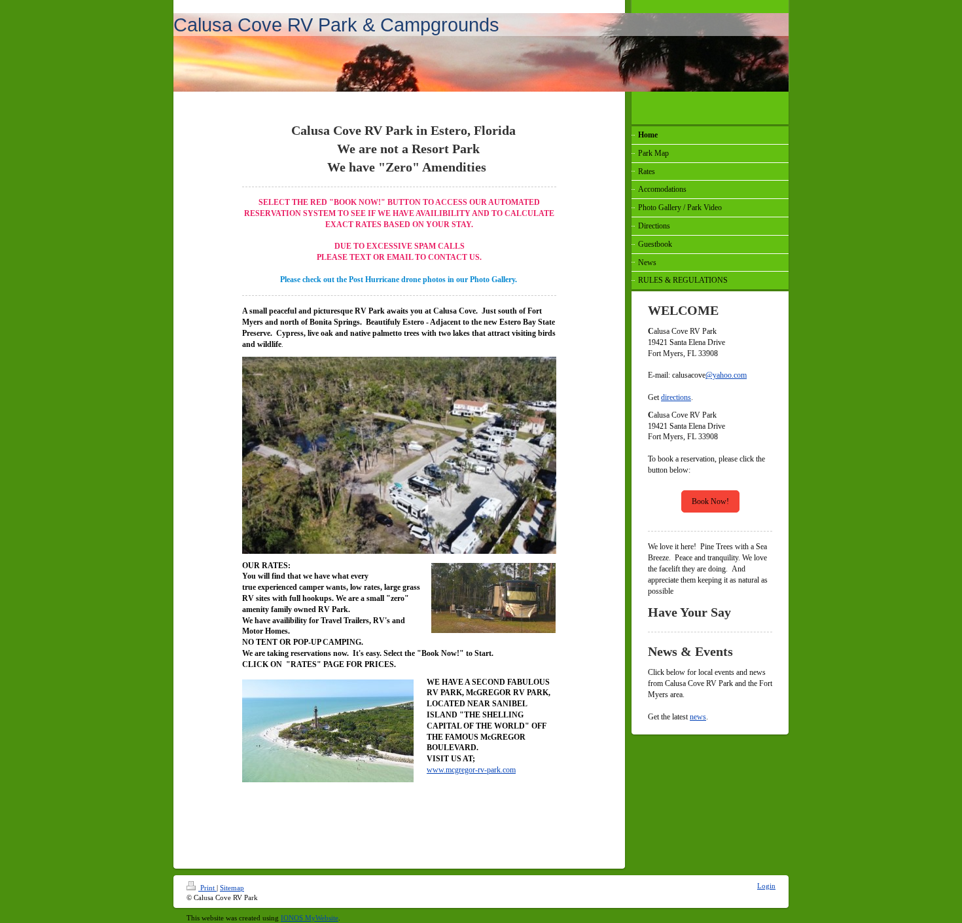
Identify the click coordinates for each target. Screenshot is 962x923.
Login (766, 886)
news (698, 716)
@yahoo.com (726, 375)
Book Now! (710, 501)
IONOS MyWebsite (309, 918)
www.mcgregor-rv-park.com (471, 769)
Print (207, 888)
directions (676, 397)
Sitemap (232, 888)
